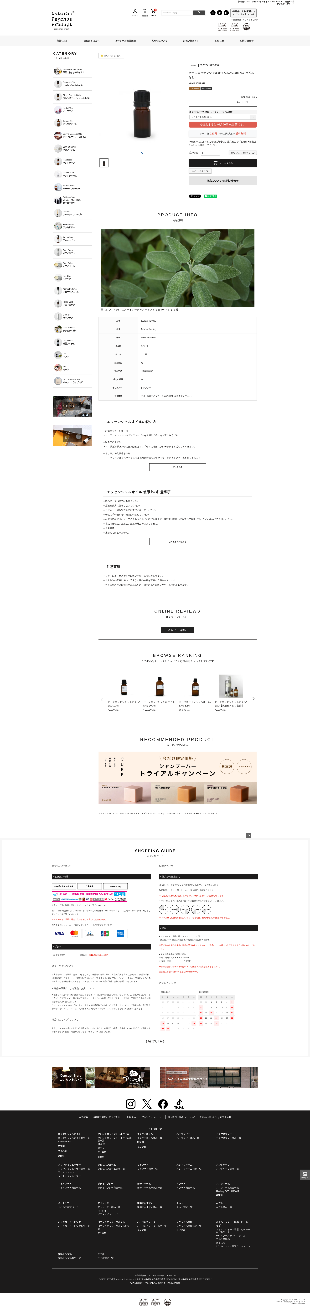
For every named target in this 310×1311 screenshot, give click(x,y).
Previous (101, 699)
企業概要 (83, 1117)
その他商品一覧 (106, 1258)
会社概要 (237, 20)
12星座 (101, 1144)
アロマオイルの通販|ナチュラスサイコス (290, 1302)
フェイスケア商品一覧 (69, 1187)
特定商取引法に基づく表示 (106, 1117)
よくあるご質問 (251, 20)
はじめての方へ (91, 40)
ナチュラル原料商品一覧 (189, 1226)
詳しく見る (177, 467)
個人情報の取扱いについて (181, 1117)
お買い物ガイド (191, 40)
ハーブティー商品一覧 (188, 1138)
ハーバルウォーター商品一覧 (152, 1226)
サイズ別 (143, 813)
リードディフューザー (69, 1176)
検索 (199, 12)
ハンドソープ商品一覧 (227, 1168)
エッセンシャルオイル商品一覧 (74, 1138)
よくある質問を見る (177, 542)
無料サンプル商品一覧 (69, 1258)
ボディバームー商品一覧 (149, 1187)
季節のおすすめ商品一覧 (149, 1207)
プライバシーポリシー (151, 1117)
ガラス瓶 (220, 1242)
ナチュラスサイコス (107, 813)
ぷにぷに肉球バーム (68, 1207)
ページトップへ (248, 835)
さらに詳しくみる (155, 1041)
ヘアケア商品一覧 (186, 1187)
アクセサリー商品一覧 (109, 1207)
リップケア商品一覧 (147, 1168)
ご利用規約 (130, 1117)
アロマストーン (66, 1172)
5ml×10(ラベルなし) (158, 813)
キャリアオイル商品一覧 (149, 1138)
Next (253, 698)
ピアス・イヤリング (108, 1214)
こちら (85, 905)
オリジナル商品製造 (125, 40)
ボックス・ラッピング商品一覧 (74, 1226)
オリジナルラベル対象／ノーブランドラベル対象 (211, 112)
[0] (153, 12)
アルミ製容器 (223, 1239)
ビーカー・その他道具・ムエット (233, 1246)
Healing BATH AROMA (227, 1191)
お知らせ (219, 40)
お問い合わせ (246, 40)
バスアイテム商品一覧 (227, 1187)
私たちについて (159, 40)
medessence (64, 1141)
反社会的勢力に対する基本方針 (215, 1117)
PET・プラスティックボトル (230, 1235)
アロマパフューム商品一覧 (111, 1168)
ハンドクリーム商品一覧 (189, 1168)
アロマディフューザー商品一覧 (74, 1168)
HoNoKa (102, 1210)
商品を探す (62, 40)
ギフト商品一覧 (224, 1207)
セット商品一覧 (184, 1207)
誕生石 (101, 1147)
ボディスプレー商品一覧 (110, 1187)
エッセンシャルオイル (127, 813)
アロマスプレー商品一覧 (228, 1138)
